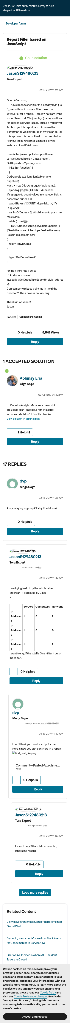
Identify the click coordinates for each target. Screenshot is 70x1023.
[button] (11, 332)
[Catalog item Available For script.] (63, 463)
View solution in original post (23, 418)
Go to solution (36, 58)
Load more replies (35, 892)
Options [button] (64, 23)
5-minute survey (35, 6)
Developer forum (16, 23)
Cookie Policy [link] (48, 992)
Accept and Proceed (35, 1016)
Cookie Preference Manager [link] (30, 996)
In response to (31, 567)
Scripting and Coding (30, 316)
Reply (35, 342)
